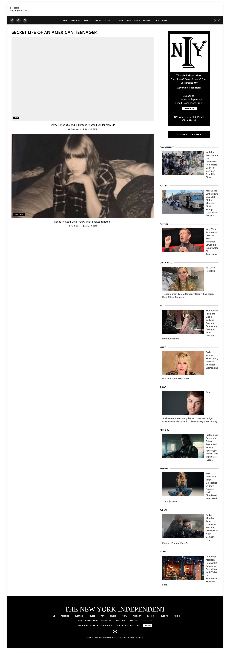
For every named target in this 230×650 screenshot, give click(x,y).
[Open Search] (219, 20)
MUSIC (121, 20)
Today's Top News (189, 134)
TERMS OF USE (135, 620)
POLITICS (87, 20)
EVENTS (156, 20)
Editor (194, 82)
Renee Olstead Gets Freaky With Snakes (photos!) (82, 221)
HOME (65, 20)
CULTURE (97, 20)
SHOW (128, 20)
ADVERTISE (148, 620)
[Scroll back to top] (115, 631)
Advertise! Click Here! (189, 87)
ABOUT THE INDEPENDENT (88, 620)
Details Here (147, 625)
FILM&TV (137, 20)
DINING (164, 20)
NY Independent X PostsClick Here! (189, 118)
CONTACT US (106, 620)
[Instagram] (18, 20)
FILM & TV (137, 616)
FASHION (146, 20)
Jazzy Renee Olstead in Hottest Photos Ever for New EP (83, 125)
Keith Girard (75, 129)
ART (114, 20)
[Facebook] (12, 20)
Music (22, 214)
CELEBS (107, 20)
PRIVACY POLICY (120, 620)
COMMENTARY (76, 20)
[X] (25, 20)
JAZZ (16, 118)
